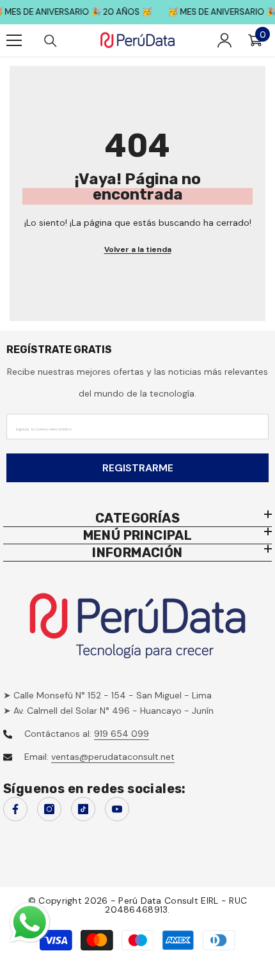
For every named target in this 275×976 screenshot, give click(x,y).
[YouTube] (117, 809)
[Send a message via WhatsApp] (29, 922)
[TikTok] (83, 809)
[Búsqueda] (50, 41)
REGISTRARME (137, 468)
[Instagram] (49, 809)
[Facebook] (15, 809)
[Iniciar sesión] (224, 40)
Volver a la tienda (137, 249)
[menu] (14, 40)
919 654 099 (121, 733)
